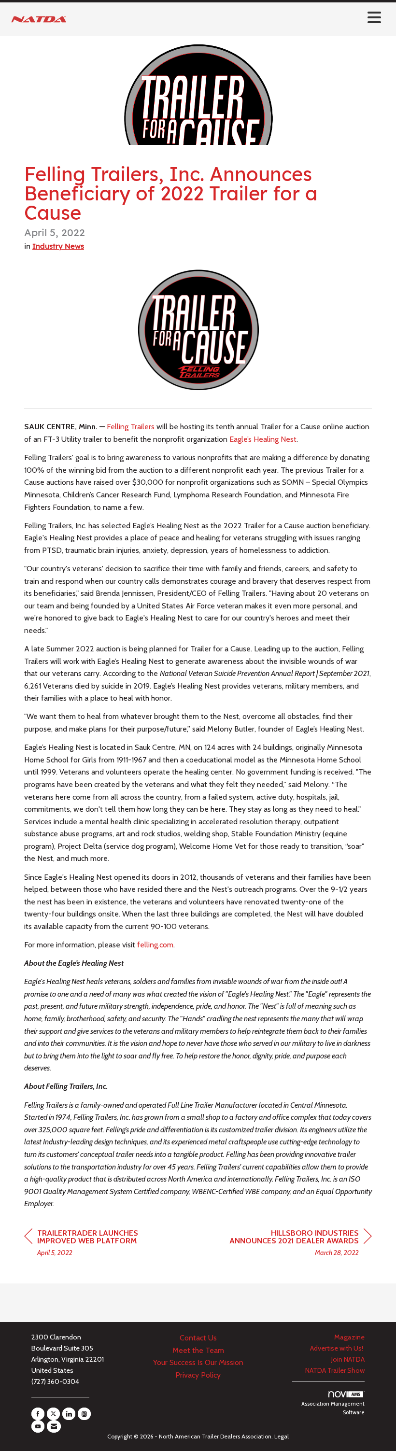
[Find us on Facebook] (37, 1414)
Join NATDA (348, 1359)
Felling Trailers (131, 426)
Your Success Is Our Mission (198, 1362)
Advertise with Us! (337, 1348)
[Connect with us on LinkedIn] (68, 1414)
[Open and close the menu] (228, 17)
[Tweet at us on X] (53, 1414)
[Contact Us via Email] (54, 1426)
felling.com (155, 944)
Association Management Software (333, 1408)
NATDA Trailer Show (335, 1370)
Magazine (349, 1337)
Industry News (58, 246)
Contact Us (198, 1337)
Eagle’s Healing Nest (263, 439)
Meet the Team (198, 1350)
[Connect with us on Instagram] (84, 1414)
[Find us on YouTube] (37, 1426)
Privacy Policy (198, 1375)
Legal (281, 1436)
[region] (299, 1244)
